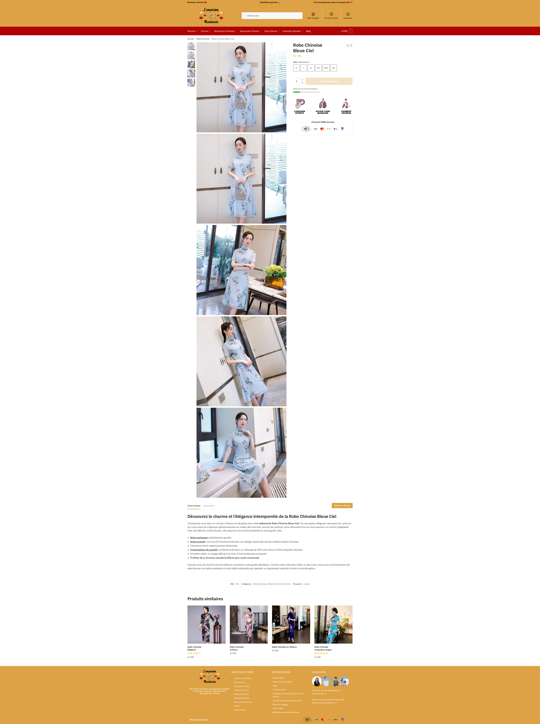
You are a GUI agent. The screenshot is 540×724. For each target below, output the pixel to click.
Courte (307, 584)
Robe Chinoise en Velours (284, 647)
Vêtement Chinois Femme (279, 584)
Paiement (348, 18)
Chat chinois (239, 682)
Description (208, 505)
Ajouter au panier (329, 81)
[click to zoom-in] (241, 87)
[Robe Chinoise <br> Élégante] (206, 624)
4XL (333, 68)
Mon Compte (313, 18)
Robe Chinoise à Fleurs (237, 648)
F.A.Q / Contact (331, 18)
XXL (318, 68)
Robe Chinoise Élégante (194, 648)
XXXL (326, 68)
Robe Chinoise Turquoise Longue (323, 648)
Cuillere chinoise (241, 690)
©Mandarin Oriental (199, 719)
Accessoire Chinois (242, 678)
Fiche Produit (193, 505)
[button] (194, 653)
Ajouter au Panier (342, 505)
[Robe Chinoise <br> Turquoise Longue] (333, 624)
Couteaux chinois (241, 686)
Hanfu (236, 706)
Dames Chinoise (241, 694)
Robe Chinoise (202, 39)
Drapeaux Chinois (242, 698)
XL (311, 68)
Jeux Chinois (240, 710)
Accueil (190, 39)
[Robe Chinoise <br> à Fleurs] (249, 624)
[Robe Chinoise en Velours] (291, 624)
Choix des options (206, 663)
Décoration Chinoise (243, 702)
